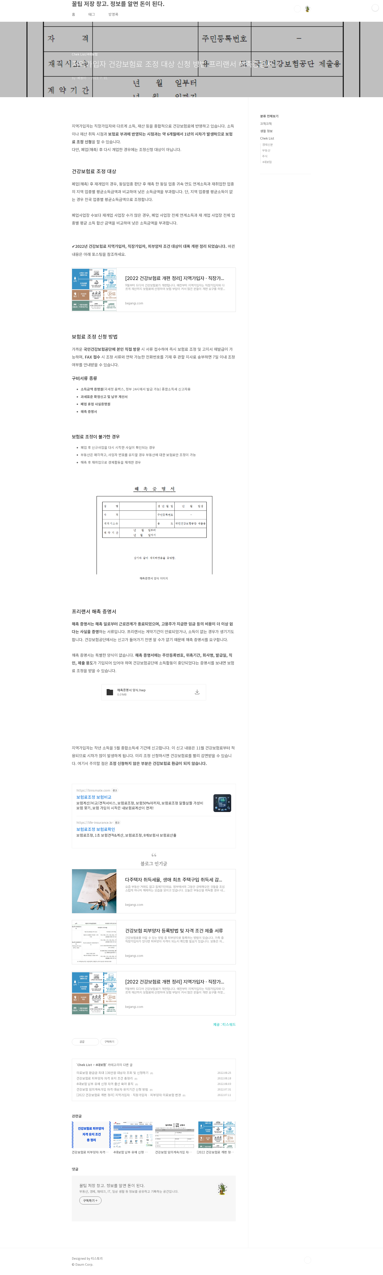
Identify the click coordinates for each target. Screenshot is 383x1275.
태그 (91, 14)
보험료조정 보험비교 (93, 797)
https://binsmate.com (93, 790)
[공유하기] (88, 1042)
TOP (307, 1260)
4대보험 (101, 1064)
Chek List (84, 1064)
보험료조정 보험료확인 (95, 829)
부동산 (266, 150)
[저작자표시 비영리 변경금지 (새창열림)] (124, 1042)
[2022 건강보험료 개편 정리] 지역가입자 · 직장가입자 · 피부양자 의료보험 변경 (128, 1095)
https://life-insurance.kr (94, 822)
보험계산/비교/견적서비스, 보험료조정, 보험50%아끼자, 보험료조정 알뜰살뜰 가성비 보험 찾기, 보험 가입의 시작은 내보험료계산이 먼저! (139, 805)
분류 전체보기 (269, 116)
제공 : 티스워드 (224, 1024)
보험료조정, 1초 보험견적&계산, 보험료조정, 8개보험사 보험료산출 (126, 835)
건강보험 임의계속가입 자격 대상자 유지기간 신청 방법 (112, 1089)
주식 (265, 156)
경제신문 (267, 144)
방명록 (113, 14)
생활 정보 (266, 131)
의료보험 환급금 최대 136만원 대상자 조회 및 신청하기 (112, 1072)
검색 (297, 9)
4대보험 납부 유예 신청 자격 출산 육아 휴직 (104, 1084)
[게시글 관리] (94, 1042)
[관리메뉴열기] (375, 7)
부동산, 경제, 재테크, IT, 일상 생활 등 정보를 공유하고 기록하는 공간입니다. (128, 1191)
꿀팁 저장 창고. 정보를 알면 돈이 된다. (112, 1185)
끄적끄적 (266, 123)
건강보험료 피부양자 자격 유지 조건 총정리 (104, 1078)
